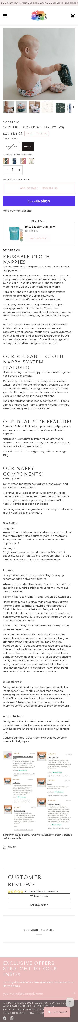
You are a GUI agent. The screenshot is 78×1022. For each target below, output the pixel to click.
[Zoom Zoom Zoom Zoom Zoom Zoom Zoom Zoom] (39, 64)
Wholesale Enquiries (17, 1006)
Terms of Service (15, 1013)
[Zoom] (10, 93)
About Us (41, 1002)
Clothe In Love (16, 1002)
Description (11, 250)
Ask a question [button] (39, 905)
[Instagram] (12, 1018)
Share (12, 847)
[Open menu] (8, 15)
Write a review (39, 896)
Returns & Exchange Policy (22, 1009)
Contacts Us (59, 1002)
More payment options (17, 210)
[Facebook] (4, 1018)
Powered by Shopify (42, 1013)
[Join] (72, 993)
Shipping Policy (43, 1006)
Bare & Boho (11, 122)
